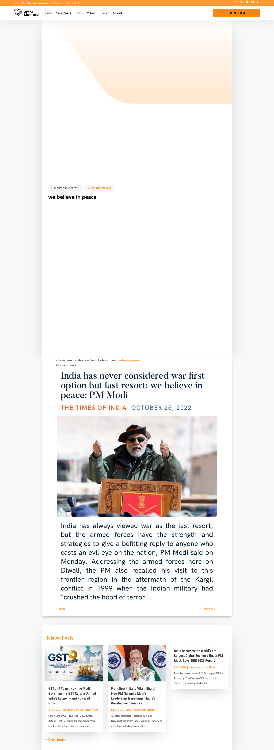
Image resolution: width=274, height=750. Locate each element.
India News (209, 667)
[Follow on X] (241, 2)
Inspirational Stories (72, 709)
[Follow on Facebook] (235, 2)
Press (78, 12)
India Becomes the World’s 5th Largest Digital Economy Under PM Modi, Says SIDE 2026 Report (198, 656)
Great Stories (147, 709)
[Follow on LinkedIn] (258, 2)
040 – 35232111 (73, 3)
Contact (117, 12)
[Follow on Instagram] (252, 2)
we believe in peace (129, 360)
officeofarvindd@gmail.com (36, 3)
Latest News (104, 188)
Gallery (106, 12)
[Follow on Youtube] (247, 2)
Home (48, 12)
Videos (91, 12)
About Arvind (63, 12)
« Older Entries (55, 739)
